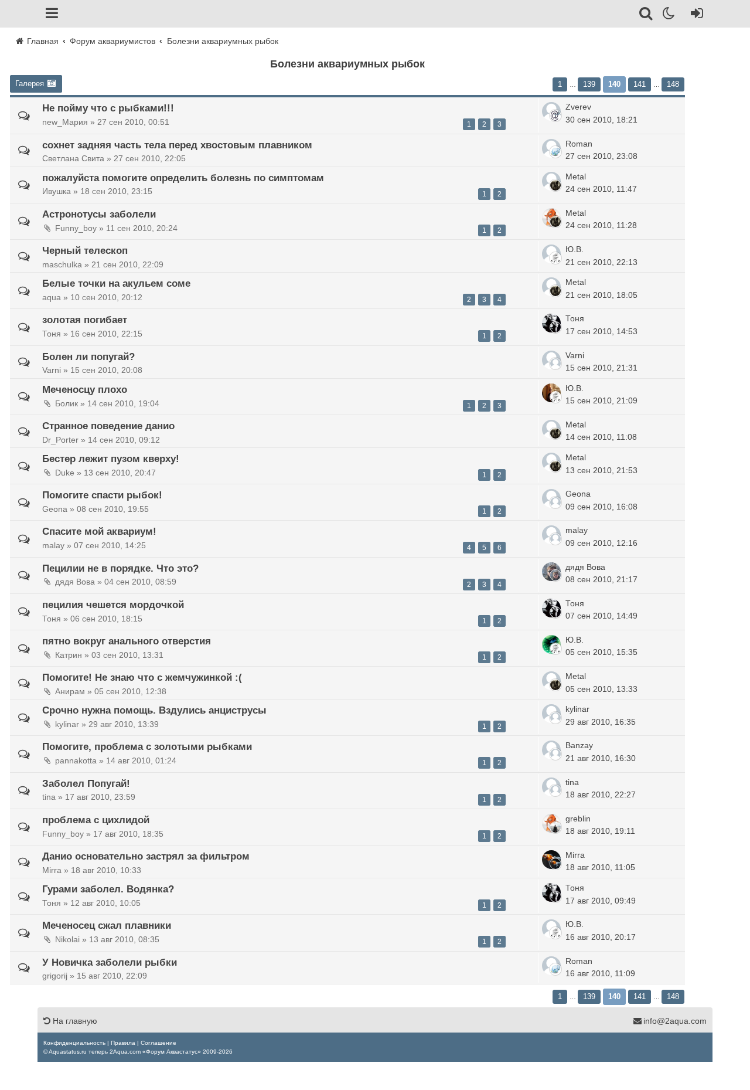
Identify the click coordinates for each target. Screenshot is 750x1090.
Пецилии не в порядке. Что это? (120, 568)
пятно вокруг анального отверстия (126, 641)
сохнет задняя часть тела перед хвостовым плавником (177, 145)
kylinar (577, 709)
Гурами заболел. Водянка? (108, 889)
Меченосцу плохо (84, 389)
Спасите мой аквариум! (99, 531)
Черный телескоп (85, 250)
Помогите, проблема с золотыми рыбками (147, 746)
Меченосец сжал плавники (106, 925)
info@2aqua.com (675, 1021)
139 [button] (589, 84)
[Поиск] (647, 15)
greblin (578, 818)
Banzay (579, 745)
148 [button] (673, 84)
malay (576, 530)
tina (572, 782)
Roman (578, 143)
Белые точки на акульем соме (116, 283)
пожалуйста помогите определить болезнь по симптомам (183, 178)
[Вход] (695, 15)
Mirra (575, 855)
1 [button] (560, 84)
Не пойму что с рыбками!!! (108, 108)
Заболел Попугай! (86, 783)
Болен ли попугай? (88, 356)
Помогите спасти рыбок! (102, 495)
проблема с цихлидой (95, 820)
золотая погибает (84, 319)
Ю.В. (574, 249)
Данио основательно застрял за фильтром (146, 856)
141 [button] (639, 84)
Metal (575, 176)
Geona (578, 493)
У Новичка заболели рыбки (109, 962)
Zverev (578, 106)
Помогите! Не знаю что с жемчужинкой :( (142, 677)
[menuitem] (74, 1042)
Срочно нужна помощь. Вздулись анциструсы (154, 710)
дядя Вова (585, 567)
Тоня (574, 318)
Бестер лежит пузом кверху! (110, 458)
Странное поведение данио (108, 426)
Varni (574, 355)
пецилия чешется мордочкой (113, 604)
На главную (73, 1021)
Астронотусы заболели (99, 214)
